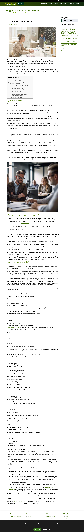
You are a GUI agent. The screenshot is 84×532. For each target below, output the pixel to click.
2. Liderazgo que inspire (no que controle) (19, 86)
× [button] (82, 521)
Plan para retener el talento (16, 97)
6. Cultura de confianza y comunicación (19, 92)
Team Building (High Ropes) (51, 516)
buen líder (11, 317)
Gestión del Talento (13, 24)
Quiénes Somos (62, 3)
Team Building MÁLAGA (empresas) (15, 516)
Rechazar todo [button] (46, 529)
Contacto (77, 3)
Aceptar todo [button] (37, 529)
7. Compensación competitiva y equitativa (20, 94)
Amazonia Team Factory (19, 501)
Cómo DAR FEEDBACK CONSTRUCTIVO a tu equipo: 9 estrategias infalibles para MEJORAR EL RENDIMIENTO (69, 28)
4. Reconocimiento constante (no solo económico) (21, 89)
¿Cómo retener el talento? (14, 83)
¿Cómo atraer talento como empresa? (17, 82)
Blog (73, 3)
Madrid (63, 0)
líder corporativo (25, 223)
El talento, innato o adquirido (17, 80)
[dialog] (42, 526)
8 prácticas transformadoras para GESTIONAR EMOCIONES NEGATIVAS (69, 40)
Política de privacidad (49, 527)
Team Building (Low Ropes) (50, 518)
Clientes (66, 516)
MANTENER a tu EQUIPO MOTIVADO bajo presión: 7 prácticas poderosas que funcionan (69, 44)
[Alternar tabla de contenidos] (30, 77)
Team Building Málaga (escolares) (14, 519)
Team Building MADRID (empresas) (14, 514)
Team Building (43, 3)
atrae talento (15, 233)
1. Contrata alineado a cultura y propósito (19, 85)
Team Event (29, 516)
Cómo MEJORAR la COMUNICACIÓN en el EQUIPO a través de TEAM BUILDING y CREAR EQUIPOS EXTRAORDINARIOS (69, 37)
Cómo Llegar (69, 3)
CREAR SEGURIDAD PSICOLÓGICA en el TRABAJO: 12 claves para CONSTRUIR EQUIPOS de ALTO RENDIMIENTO (69, 32)
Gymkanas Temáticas (31, 519)
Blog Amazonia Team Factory (22, 10)
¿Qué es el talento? (12, 79)
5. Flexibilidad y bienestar (16, 91)
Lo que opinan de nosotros (70, 518)
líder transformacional (14, 327)
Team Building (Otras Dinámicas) (51, 519)
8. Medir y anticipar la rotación (17, 95)
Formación (55, 3)
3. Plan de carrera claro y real (17, 88)
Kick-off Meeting (30, 514)
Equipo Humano (68, 514)
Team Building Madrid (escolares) (14, 518)
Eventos (49, 3)
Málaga (74, 0)
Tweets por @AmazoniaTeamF (69, 51)
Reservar (20, 3)
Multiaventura (29, 518)
